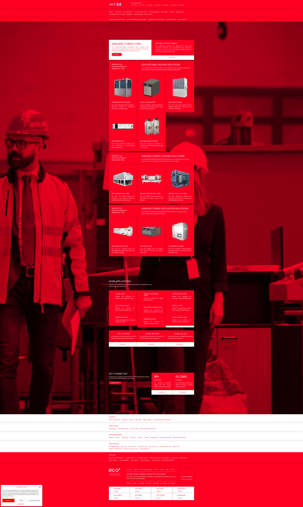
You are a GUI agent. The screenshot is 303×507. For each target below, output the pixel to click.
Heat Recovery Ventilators (148, 428)
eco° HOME (141, 483)
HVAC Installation (145, 460)
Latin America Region (142, 457)
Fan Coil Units (149, 14)
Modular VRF (154, 437)
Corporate (136, 469)
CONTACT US (114, 382)
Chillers (171, 12)
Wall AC (118, 437)
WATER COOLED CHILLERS (150, 193)
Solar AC (111, 437)
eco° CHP (157, 5)
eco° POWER (156, 483)
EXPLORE (116, 54)
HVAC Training (134, 460)
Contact (172, 469)
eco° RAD (173, 5)
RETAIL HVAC (177, 305)
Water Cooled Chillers (179, 437)
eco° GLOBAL (171, 483)
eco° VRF (142, 5)
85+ (156, 376)
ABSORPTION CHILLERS (177, 193)
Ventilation (118, 12)
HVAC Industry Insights (167, 460)
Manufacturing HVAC (165, 446)
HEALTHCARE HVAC (179, 317)
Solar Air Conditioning (140, 12)
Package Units (180, 12)
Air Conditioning (127, 12)
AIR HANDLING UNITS (120, 246)
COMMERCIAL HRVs (175, 246)
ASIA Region (174, 457)
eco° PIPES (180, 5)
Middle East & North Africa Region (160, 457)
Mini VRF (146, 437)
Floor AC (140, 437)
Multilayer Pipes (138, 14)
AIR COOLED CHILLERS (120, 193)
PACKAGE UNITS (146, 246)
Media (167, 469)
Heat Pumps (164, 12)
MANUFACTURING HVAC (153, 307)
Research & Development (146, 469)
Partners (156, 469)
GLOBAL (181, 376)
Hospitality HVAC (142, 446)
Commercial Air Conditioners (156, 19)
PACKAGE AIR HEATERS (148, 141)
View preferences (34, 500)
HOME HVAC (120, 294)
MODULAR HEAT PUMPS (121, 102)
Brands (162, 469)
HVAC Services (156, 460)
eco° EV (135, 483)
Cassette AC (125, 437)
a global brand (186, 476)
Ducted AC (133, 437)
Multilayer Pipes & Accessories (161, 419)
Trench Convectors (114, 419)
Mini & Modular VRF (154, 12)
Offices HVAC (132, 446)
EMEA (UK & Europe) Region (116, 457)
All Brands (181, 495)
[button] (40, 487)
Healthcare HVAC (144, 448)
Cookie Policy (21, 504)
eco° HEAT (165, 5)
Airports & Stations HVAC (131, 448)
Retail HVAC (176, 446)
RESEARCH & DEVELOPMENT (166, 43)
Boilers (123, 14)
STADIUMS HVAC (121, 317)
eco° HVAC (129, 469)
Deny (21, 500)
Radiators (129, 14)
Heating (111, 12)
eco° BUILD (148, 483)
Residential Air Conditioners (117, 19)
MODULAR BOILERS (147, 102)
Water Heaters (147, 419)
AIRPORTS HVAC (150, 319)
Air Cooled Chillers (165, 437)
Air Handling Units (114, 14)
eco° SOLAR (164, 483)
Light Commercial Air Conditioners (136, 19)
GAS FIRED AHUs (118, 141)
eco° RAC (134, 5)
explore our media (115, 474)
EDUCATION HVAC (122, 305)
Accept (8, 500)
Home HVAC (124, 446)
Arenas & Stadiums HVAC (115, 448)
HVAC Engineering (124, 460)
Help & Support (182, 19)
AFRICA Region (183, 457)
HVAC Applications (171, 19)
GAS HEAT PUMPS (175, 102)
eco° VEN (149, 5)
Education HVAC (153, 446)
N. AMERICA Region (130, 457)
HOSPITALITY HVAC (179, 294)
